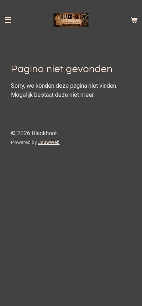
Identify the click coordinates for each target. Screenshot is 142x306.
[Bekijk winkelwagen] (134, 20)
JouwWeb (49, 142)
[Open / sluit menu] (8, 20)
